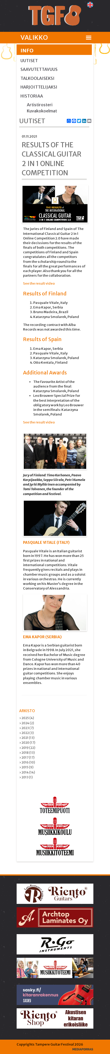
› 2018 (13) (27, 753)
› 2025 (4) (26, 718)
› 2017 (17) (27, 757)
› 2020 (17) (27, 742)
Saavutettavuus (39, 69)
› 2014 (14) (27, 772)
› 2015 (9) (26, 767)
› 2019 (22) (27, 748)
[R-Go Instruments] (55, 944)
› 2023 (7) (26, 728)
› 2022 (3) (26, 733)
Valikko (34, 37)
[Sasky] (55, 994)
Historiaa (31, 96)
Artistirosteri (39, 104)
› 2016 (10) (27, 762)
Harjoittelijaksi (38, 87)
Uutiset (29, 60)
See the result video (39, 283)
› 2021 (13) (27, 738)
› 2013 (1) (26, 777)
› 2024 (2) (26, 723)
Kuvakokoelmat (42, 110)
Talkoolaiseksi (37, 78)
